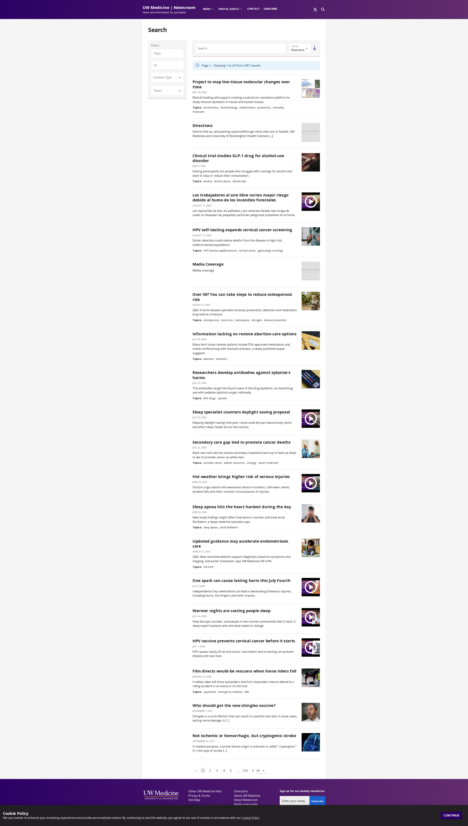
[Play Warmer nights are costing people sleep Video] (311, 617)
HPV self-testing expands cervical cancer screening (242, 229)
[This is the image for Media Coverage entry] (311, 271)
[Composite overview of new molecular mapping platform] (311, 88)
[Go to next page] (253, 770)
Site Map (194, 800)
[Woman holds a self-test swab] (311, 236)
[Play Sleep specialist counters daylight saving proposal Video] (311, 418)
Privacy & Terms (199, 796)
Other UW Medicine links (205, 791)
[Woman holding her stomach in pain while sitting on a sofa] (311, 548)
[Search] (323, 9)
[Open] (179, 77)
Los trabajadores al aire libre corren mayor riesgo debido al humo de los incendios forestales (240, 197)
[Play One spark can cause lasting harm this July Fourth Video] (311, 587)
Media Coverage (208, 264)
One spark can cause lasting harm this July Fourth (241, 580)
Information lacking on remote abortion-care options (245, 333)
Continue (451, 816)
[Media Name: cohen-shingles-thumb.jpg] (311, 712)
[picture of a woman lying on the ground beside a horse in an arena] (311, 677)
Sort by (294, 46)
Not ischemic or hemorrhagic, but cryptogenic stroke (244, 735)
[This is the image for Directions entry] (311, 132)
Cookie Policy (250, 818)
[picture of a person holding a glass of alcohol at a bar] (311, 162)
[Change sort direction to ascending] (314, 48)
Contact (253, 8)
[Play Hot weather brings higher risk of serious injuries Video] (311, 483)
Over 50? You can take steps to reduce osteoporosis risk (242, 297)
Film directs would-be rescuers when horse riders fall (244, 670)
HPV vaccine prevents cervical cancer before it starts (244, 640)
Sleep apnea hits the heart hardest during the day (242, 506)
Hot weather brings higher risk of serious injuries (241, 476)
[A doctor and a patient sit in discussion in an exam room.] (311, 449)
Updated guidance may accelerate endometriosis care (240, 544)
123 (245, 771)
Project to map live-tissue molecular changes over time (241, 84)
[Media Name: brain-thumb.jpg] (311, 742)
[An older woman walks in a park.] (311, 301)
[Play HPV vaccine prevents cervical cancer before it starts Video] (311, 647)
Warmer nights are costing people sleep (231, 610)
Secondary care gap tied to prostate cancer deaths (241, 442)
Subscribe (270, 8)
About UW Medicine (247, 796)
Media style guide (246, 804)
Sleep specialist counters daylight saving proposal (241, 411)
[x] (315, 9)
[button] (209, 9)
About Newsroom (246, 800)
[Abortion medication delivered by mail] (311, 340)
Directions (203, 125)
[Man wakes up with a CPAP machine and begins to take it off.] (311, 513)
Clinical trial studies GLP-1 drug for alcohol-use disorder (238, 158)
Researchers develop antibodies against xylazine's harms (241, 375)
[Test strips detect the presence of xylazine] (311, 379)
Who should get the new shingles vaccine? (234, 705)
